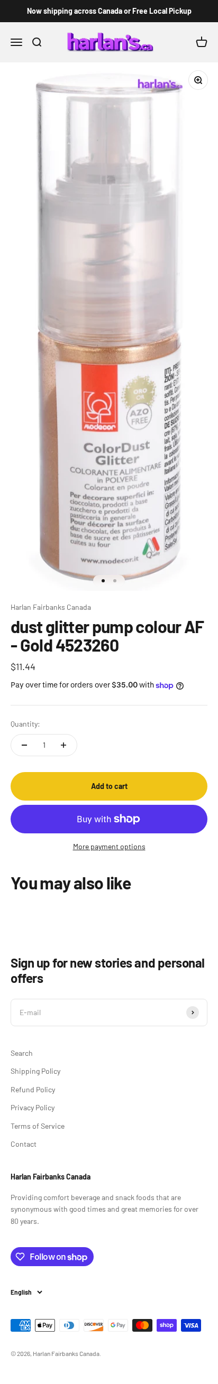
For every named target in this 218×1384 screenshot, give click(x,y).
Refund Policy (33, 1089)
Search (22, 1052)
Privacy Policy (32, 1107)
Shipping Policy (35, 1070)
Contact (24, 1143)
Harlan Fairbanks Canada (51, 606)
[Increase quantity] (63, 745)
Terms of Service (38, 1125)
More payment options (109, 846)
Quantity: (25, 723)
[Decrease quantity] (24, 745)
